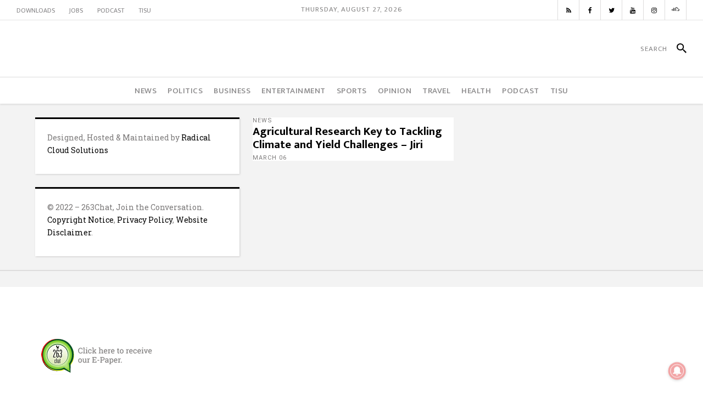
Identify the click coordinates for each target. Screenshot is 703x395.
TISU (144, 10)
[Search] (677, 48)
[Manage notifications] (677, 371)
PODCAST (110, 10)
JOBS (76, 10)
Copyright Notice (80, 220)
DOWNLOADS (35, 10)
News (262, 120)
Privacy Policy (144, 220)
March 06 (270, 157)
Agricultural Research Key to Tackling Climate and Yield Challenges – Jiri (347, 138)
